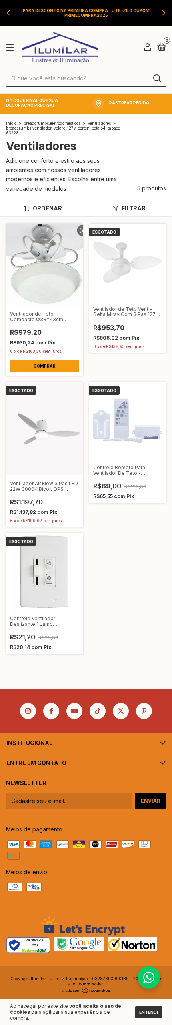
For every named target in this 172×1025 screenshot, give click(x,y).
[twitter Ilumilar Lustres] (121, 711)
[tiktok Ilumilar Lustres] (98, 711)
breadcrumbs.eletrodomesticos (52, 123)
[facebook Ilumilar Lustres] (51, 711)
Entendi (148, 1012)
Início (11, 123)
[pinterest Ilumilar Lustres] (144, 711)
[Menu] (11, 48)
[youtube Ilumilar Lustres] (74, 711)
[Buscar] (156, 78)
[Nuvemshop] (86, 991)
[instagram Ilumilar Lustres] (28, 711)
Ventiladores (99, 123)
